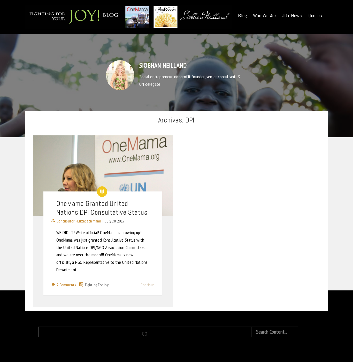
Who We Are (264, 15)
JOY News (292, 15)
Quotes (315, 15)
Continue (148, 284)
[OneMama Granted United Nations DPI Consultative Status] (103, 175)
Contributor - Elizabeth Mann (79, 221)
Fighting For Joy (97, 284)
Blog (242, 15)
